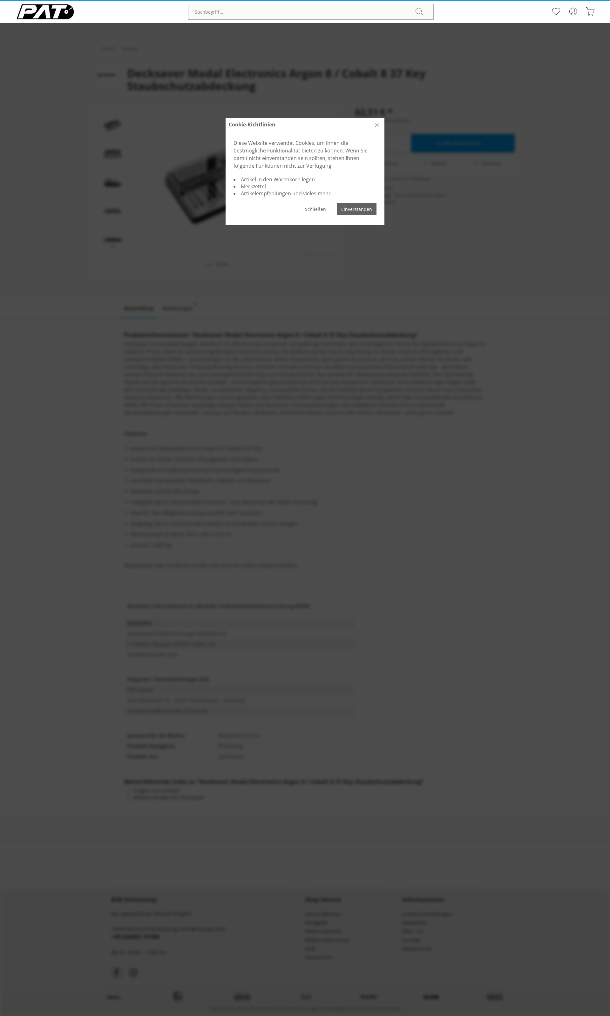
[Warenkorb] (590, 11)
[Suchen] (419, 12)
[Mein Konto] (573, 11)
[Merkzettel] (556, 11)
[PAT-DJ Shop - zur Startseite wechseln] (45, 12)
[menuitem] (311, 12)
